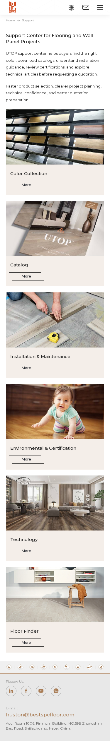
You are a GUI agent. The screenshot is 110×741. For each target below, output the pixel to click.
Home (10, 20)
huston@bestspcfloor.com (40, 715)
